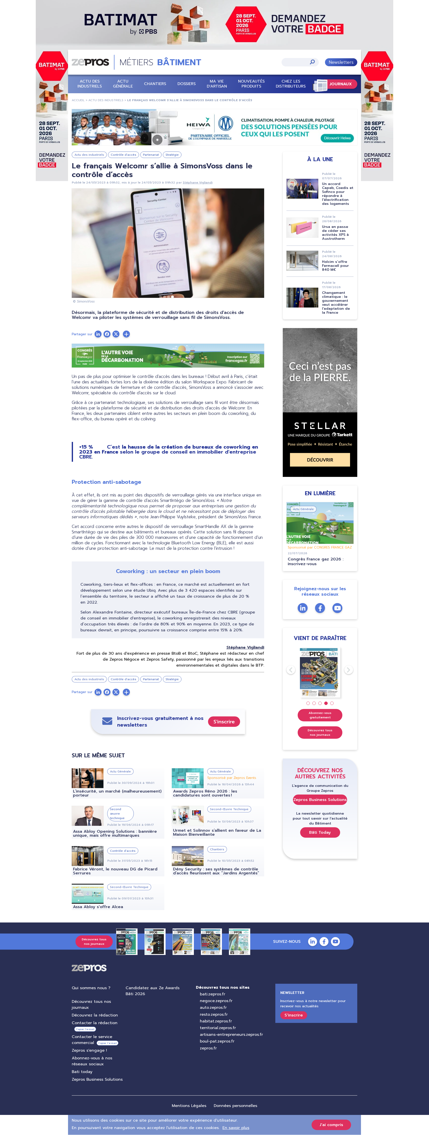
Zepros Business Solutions (320, 800)
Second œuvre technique (117, 813)
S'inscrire (224, 721)
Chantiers (155, 84)
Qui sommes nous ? (91, 988)
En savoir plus (235, 1128)
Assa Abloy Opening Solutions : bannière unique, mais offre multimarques (115, 833)
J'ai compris (331, 1125)
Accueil (78, 100)
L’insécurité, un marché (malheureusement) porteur (117, 793)
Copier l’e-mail (85, 1029)
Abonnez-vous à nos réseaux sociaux (92, 1061)
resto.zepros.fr (214, 1014)
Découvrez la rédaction (95, 1015)
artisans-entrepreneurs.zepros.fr (231, 1035)
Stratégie (172, 155)
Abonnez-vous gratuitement (320, 715)
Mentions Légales (189, 1106)
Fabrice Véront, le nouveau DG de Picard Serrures (115, 871)
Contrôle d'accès (123, 155)
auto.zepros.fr (213, 1008)
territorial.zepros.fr (218, 1028)
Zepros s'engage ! (89, 1050)
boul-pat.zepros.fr (217, 1041)
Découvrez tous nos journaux (320, 732)
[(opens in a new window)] (214, 127)
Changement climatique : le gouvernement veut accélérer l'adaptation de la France (336, 302)
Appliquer (312, 62)
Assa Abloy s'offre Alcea (98, 907)
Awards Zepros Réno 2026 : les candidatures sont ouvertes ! (205, 793)
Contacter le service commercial (92, 1040)
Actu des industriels (89, 83)
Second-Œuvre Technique (229, 809)
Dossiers (187, 84)
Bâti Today (320, 832)
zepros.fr (208, 1048)
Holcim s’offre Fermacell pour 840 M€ (335, 265)
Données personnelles (235, 1106)
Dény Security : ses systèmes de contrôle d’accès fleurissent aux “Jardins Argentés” (216, 871)
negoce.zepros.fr (216, 1001)
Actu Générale (123, 83)
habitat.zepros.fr (216, 1021)
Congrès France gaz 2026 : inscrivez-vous (316, 561)
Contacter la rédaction (94, 1023)
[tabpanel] (320, 672)
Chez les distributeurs (291, 83)
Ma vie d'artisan (217, 83)
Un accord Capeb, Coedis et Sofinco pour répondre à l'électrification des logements (337, 193)
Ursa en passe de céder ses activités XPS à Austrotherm (335, 232)
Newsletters (341, 62)
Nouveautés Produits (251, 83)
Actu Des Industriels (105, 100)
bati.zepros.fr (212, 994)
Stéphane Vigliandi (198, 182)
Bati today (82, 1072)
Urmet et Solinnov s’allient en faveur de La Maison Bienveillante (217, 832)
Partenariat (151, 155)
